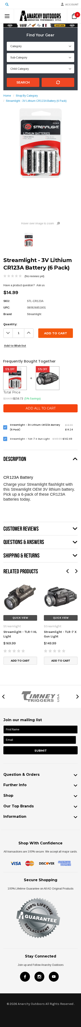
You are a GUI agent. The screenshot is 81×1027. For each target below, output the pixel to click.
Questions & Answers (23, 542)
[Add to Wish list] (6, 582)
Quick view (20, 617)
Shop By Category (27, 95)
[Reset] (58, 82)
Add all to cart (41, 408)
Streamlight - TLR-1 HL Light (20, 634)
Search (23, 82)
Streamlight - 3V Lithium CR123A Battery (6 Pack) (36, 100)
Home (7, 95)
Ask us (40, 285)
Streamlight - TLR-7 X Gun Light (60, 634)
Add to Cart (20, 660)
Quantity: (10, 324)
